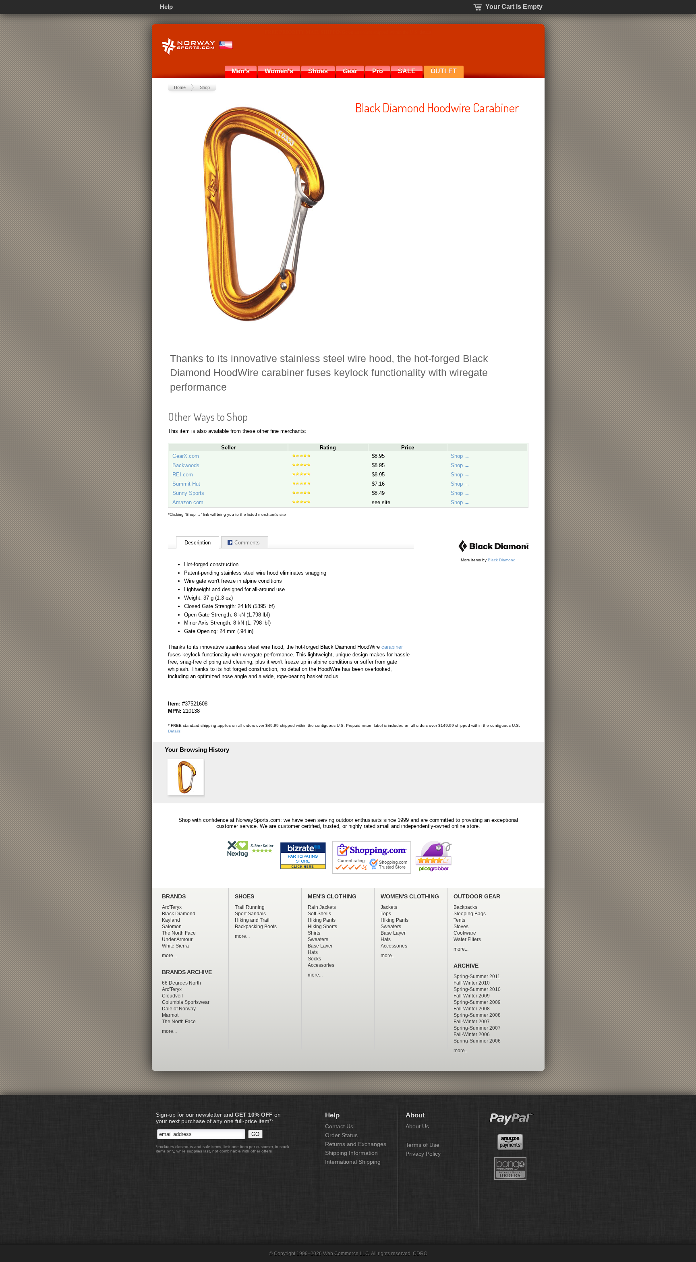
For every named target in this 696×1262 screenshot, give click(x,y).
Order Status (341, 1135)
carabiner (392, 647)
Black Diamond (502, 560)
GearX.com (185, 456)
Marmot (170, 1015)
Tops (386, 914)
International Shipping (353, 1162)
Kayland (171, 920)
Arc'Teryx (172, 907)
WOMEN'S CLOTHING (410, 897)
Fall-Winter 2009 (472, 996)
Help (166, 6)
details (440, 32)
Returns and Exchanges (355, 1144)
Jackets (389, 907)
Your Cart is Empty (514, 6)
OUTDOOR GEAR (477, 897)
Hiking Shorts (322, 926)
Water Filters (467, 939)
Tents (459, 920)
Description (197, 543)
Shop (205, 87)
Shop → (460, 456)
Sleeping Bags (470, 914)
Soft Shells (319, 914)
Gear (350, 71)
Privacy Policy (423, 1153)
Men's (241, 71)
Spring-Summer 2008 (477, 1015)
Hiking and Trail (252, 920)
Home (180, 87)
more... (169, 955)
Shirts (314, 933)
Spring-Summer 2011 (477, 976)
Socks (314, 959)
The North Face (179, 933)
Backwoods (185, 465)
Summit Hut (186, 484)
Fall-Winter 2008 (472, 1009)
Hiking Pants (322, 920)
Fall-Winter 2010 (472, 983)
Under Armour (177, 939)
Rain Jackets (322, 907)
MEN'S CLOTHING (332, 897)
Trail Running (250, 907)
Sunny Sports (188, 493)
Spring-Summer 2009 (477, 1002)
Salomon (172, 926)
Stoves (461, 926)
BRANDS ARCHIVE (187, 972)
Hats (313, 952)
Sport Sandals (250, 914)
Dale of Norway (179, 1009)
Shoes (318, 71)
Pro (377, 71)
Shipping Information (351, 1153)
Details (174, 731)
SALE (407, 71)
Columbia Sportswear (185, 1002)
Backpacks (465, 907)
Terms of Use (422, 1145)
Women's (279, 71)
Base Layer (320, 946)
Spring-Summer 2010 (477, 989)
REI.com (182, 475)
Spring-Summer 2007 (477, 1028)
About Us (417, 1126)
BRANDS (174, 897)
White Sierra (175, 946)
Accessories (321, 965)
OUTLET (444, 71)
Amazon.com (187, 502)
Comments (247, 543)
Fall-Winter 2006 (472, 1034)
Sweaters (318, 939)
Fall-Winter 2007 (472, 1021)
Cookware (465, 933)
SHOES (244, 897)
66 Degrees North (181, 983)
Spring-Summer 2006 (477, 1041)
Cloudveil (172, 996)
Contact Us (339, 1126)
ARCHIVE (466, 966)
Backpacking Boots (256, 926)
